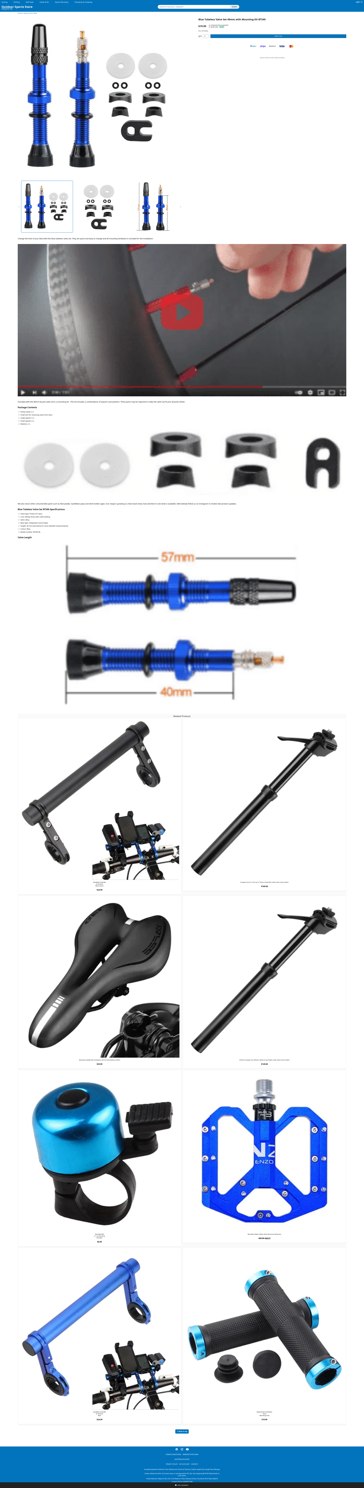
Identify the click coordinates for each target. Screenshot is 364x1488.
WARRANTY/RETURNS (190, 1454)
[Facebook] (176, 1450)
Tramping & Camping (83, 2)
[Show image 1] (47, 207)
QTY (200, 36)
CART (358, 2)
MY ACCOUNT (184, 1464)
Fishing (17, 2)
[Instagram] (182, 1450)
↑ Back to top (182, 1431)
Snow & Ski (44, 2)
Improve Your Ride (30, 13)
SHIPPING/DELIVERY (182, 1459)
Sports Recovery (61, 2)
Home (20, 13)
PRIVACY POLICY (172, 1464)
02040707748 (187, 1482)
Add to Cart (278, 36)
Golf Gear (30, 2)
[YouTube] (187, 1450)
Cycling (5, 2)
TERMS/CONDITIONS (173, 1454)
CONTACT (194, 1464)
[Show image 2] (100, 207)
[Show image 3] (153, 207)
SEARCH (234, 7)
